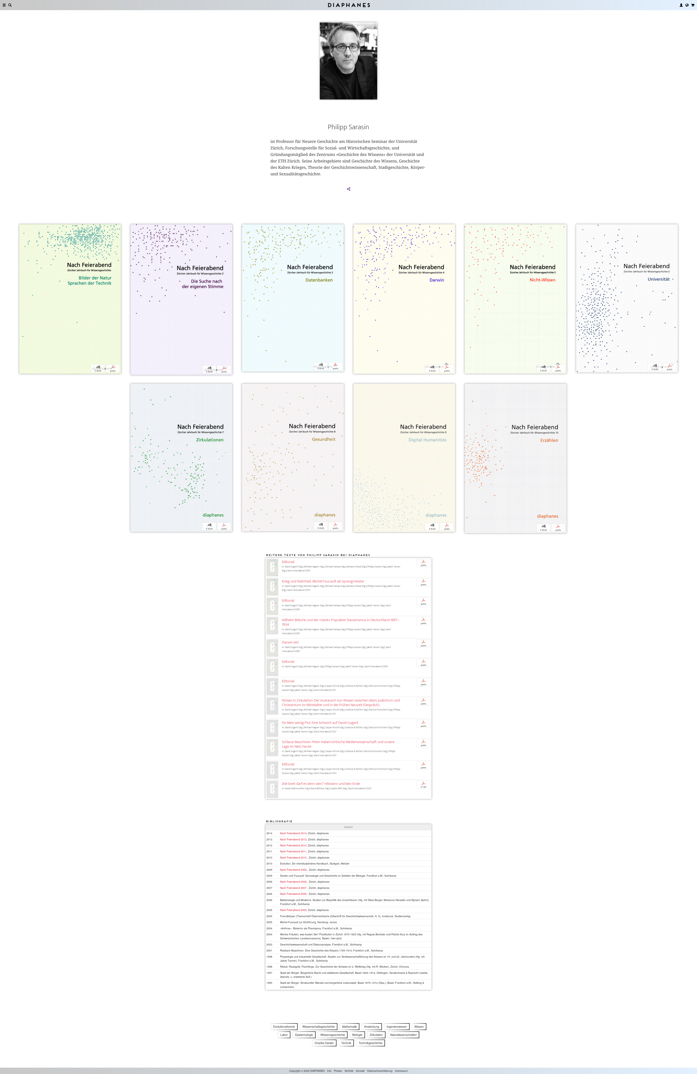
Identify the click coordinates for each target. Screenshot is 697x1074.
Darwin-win (290, 642)
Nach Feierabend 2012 (293, 845)
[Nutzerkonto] (681, 5)
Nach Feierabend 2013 (293, 839)
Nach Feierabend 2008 (293, 881)
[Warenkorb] (692, 5)
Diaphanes (348, 5)
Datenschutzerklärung (379, 1071)
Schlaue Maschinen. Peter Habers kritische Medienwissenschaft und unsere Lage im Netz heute (338, 744)
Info (329, 1071)
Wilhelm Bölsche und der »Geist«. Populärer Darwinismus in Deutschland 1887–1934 (341, 622)
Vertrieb (349, 1071)
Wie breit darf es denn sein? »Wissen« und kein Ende (321, 783)
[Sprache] (687, 5)
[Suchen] (10, 5)
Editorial (288, 562)
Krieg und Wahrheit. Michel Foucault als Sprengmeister (323, 581)
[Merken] (22, 227)
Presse (338, 1071)
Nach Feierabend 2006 (293, 894)
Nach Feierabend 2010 (293, 857)
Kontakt (360, 1071)
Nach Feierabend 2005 (293, 910)
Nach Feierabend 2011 (293, 851)
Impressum (401, 1071)
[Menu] (4, 5)
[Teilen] (348, 189)
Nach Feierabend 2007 (293, 888)
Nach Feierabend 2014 (293, 833)
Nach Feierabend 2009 (293, 869)
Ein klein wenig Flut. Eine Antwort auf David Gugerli (320, 723)
